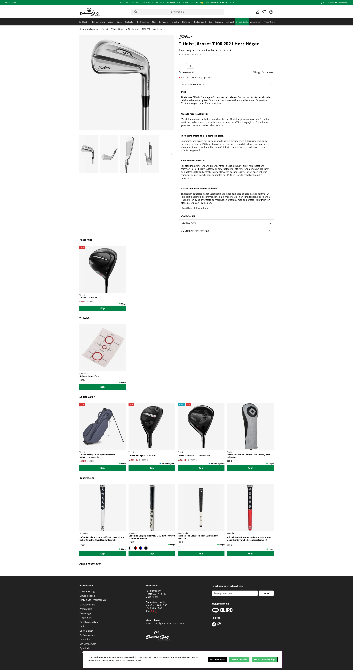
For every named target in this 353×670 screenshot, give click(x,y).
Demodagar (85, 613)
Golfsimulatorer (87, 635)
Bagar (119, 22)
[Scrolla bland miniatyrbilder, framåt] (171, 154)
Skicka (266, 593)
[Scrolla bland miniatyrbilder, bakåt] (82, 154)
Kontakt (7, 2)
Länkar (82, 626)
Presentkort (269, 22)
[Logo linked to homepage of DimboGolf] (89, 11)
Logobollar (85, 639)
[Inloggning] (257, 12)
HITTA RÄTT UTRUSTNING (92, 600)
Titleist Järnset (118, 29)
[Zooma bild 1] (126, 82)
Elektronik (186, 22)
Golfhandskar (143, 22)
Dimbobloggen (87, 595)
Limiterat (230, 22)
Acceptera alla (239, 659)
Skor (154, 22)
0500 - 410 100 (158, 593)
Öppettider (85, 648)
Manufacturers (87, 604)
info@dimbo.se (343, 2)
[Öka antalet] (199, 66)
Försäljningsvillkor (88, 622)
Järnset (104, 29)
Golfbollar (129, 22)
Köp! (102, 308)
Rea (210, 22)
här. (139, 660)
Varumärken (255, 22)
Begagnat (219, 22)
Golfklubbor (83, 22)
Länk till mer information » (194, 208)
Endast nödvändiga (264, 659)
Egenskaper (188, 215)
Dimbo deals (242, 22)
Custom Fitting (87, 591)
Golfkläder (164, 22)
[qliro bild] (222, 611)
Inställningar (217, 659)
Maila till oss (152, 596)
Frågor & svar (86, 617)
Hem (81, 29)
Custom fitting (98, 22)
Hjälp (14, 2)
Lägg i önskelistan (264, 72)
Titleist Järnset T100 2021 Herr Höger (145, 29)
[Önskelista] (264, 12)
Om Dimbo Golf (87, 643)
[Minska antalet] (182, 66)
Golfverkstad (200, 22)
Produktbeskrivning (193, 84)
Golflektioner (86, 630)
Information (188, 223)
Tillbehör (175, 22)
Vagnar (111, 22)
